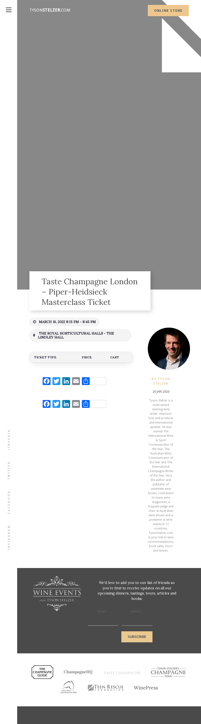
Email (136, 611)
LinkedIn (9, 439)
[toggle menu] (8, 5)
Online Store (168, 11)
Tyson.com (49, 10)
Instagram (9, 537)
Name (102, 611)
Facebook (9, 502)
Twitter (9, 470)
